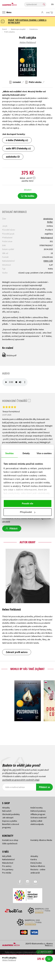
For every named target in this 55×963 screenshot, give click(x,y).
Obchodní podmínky (11, 814)
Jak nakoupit (7, 817)
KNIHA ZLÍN (48, 261)
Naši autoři (6, 811)
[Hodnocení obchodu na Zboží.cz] (13, 909)
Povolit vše (27, 503)
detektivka (48, 218)
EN (52, 4)
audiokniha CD (13, 156)
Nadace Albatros (38, 866)
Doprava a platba (9, 821)
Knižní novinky (37, 807)
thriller (50, 222)
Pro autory (6, 866)
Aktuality (6, 807)
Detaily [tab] (26, 453)
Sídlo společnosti (9, 843)
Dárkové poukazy (38, 811)
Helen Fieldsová (28, 42)
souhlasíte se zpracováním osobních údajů (20, 779)
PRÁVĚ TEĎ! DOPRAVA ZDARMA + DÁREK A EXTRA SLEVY (27, 21)
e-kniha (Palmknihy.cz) (17, 140)
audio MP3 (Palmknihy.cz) (18, 148)
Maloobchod (7, 862)
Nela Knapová (47, 237)
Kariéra (34, 859)
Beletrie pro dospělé (18, 29)
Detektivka (33, 29)
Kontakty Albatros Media (41, 840)
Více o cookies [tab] (44, 453)
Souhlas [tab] (9, 453)
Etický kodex (36, 862)
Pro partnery (7, 869)
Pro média (6, 872)
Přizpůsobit (26, 512)
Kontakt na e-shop (10, 840)
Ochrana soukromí (38, 817)
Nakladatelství (8, 859)
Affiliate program (38, 814)
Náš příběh (6, 856)
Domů (4, 29)
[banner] (15, 3)
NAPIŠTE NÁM (46, 951)
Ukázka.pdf (9, 355)
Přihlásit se (44, 787)
